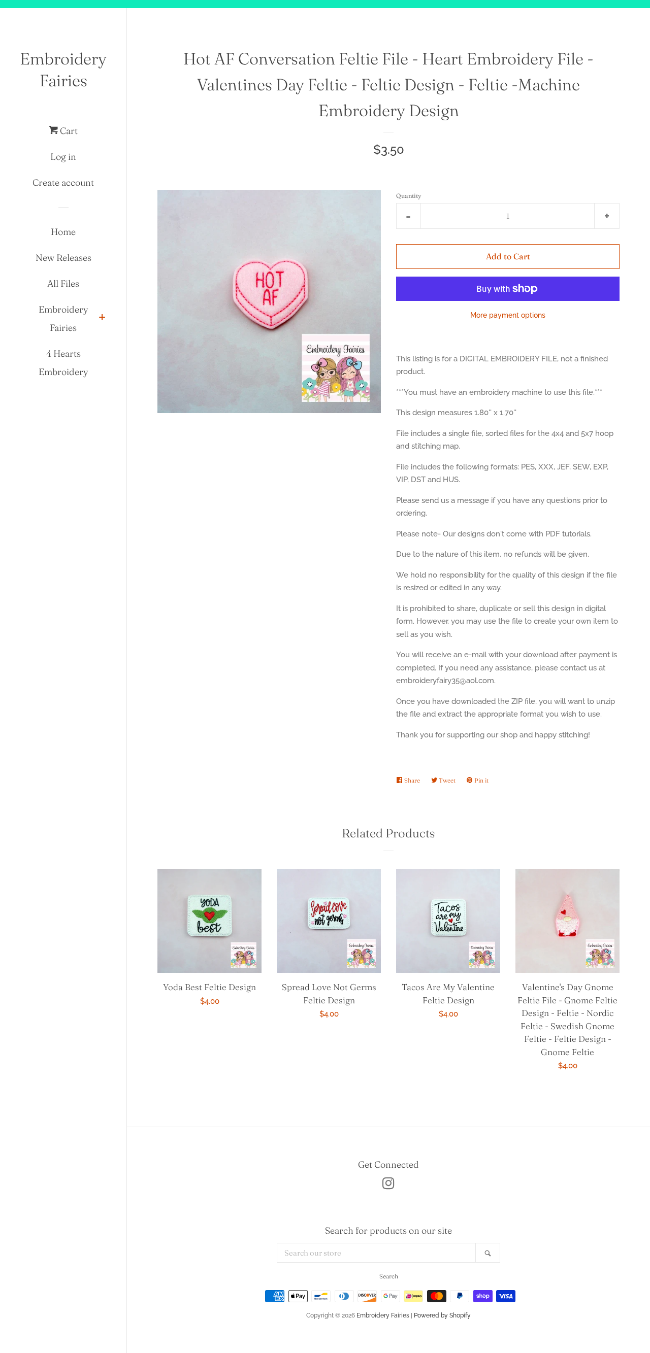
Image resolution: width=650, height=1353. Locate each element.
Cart (68, 131)
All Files (63, 283)
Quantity (408, 195)
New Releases (63, 257)
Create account (63, 182)
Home (63, 232)
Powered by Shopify (442, 1315)
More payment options (507, 315)
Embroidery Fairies (63, 69)
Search (388, 1276)
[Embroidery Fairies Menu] (102, 318)
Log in (63, 156)
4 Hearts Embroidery (63, 363)
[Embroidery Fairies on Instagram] (388, 1185)
